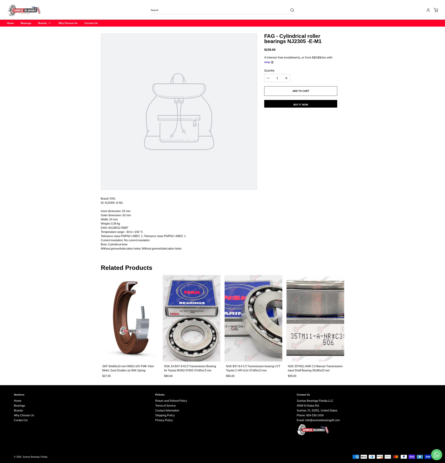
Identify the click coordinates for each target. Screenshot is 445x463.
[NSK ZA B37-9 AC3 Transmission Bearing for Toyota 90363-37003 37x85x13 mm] (191, 318)
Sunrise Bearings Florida (35, 457)
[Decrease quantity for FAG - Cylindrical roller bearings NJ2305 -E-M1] (268, 78)
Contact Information (167, 410)
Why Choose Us (24, 415)
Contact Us (21, 420)
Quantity (269, 70)
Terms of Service (165, 405)
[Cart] (434, 10)
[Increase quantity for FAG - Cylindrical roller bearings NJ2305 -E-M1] (286, 78)
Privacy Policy (164, 420)
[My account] (426, 10)
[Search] (290, 10)
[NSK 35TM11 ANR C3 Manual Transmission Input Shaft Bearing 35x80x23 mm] (315, 318)
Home (17, 400)
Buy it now (300, 104)
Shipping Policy (165, 415)
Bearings (19, 405)
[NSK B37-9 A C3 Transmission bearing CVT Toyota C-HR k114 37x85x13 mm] (253, 318)
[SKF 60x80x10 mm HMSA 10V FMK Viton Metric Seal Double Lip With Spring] (130, 318)
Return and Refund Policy (171, 400)
